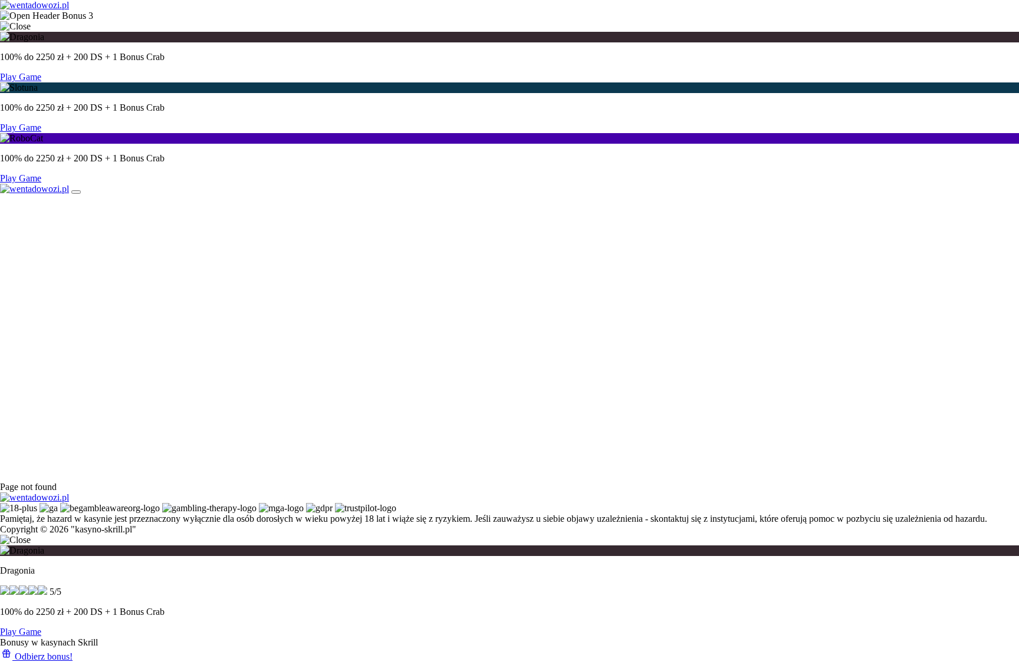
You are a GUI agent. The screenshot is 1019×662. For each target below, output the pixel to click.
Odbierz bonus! (42, 656)
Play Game (20, 77)
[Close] (76, 192)
